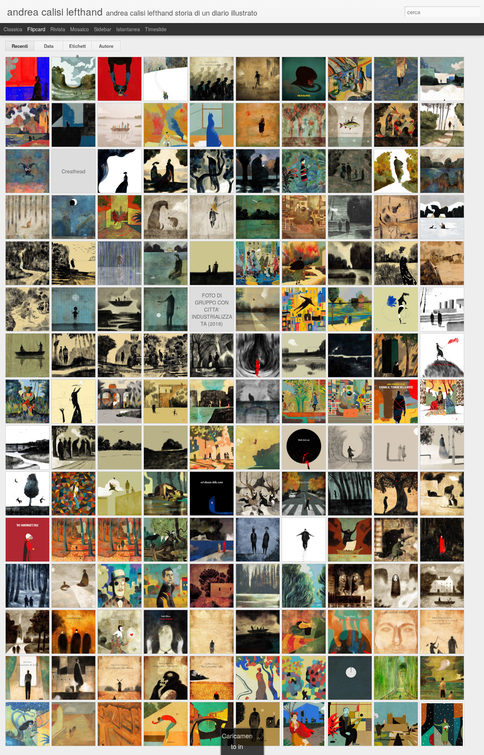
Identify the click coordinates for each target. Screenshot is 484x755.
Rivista (57, 29)
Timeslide (156, 29)
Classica (13, 29)
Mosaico (79, 29)
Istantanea (128, 29)
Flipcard (36, 29)
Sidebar (102, 29)
